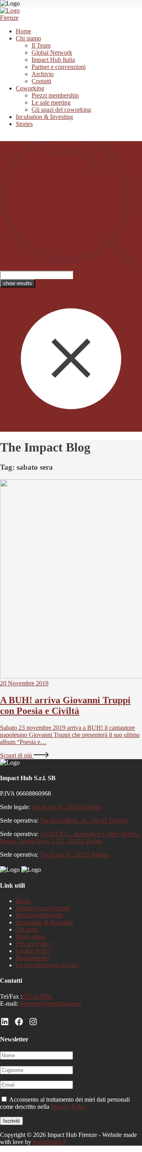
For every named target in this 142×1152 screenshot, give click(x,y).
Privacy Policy (34, 943)
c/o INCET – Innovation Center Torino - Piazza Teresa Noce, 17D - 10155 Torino (70, 837)
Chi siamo (28, 38)
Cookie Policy (33, 950)
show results (17, 283)
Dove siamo (31, 936)
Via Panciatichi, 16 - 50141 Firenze (84, 820)
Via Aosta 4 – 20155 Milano (67, 807)
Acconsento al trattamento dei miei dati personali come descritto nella (65, 1103)
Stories (24, 124)
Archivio (43, 74)
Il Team (41, 45)
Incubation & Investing (44, 116)
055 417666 (37, 996)
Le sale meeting (51, 102)
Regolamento (32, 958)
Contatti (41, 81)
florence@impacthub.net (50, 1003)
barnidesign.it (49, 1142)
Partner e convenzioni (59, 66)
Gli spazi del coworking (61, 109)
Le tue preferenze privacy (47, 965)
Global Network (52, 52)
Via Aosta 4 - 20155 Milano (74, 854)
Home (23, 31)
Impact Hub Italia (53, 59)
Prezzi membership (55, 95)
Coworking (30, 88)
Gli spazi (27, 929)
